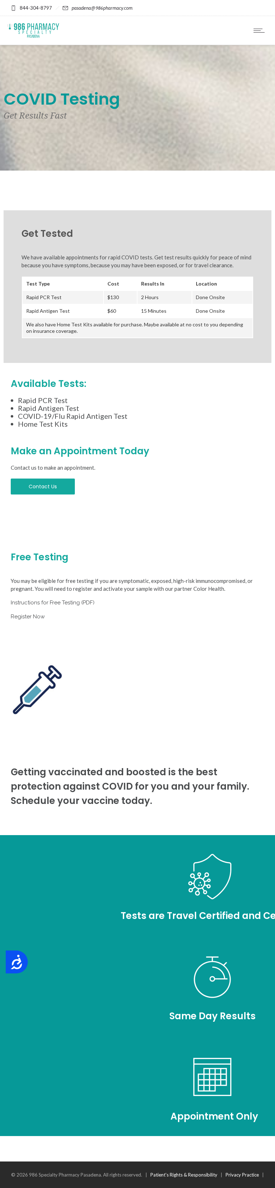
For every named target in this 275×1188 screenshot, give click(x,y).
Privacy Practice (242, 1175)
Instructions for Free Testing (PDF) (53, 602)
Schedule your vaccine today (80, 800)
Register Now (28, 616)
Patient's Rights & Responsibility (183, 1175)
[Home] (33, 36)
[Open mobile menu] (261, 30)
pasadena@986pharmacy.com (102, 8)
